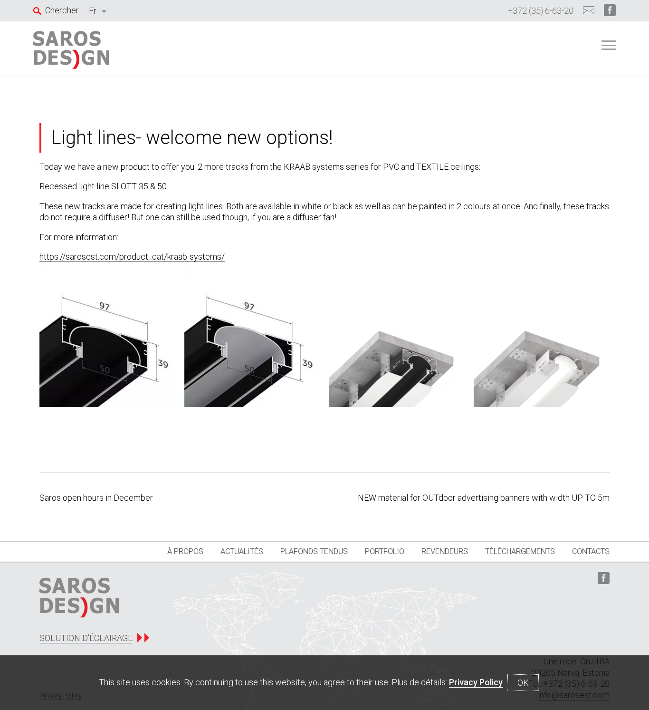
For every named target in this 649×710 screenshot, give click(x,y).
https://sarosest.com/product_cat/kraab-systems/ (132, 257)
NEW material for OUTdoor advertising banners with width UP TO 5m (484, 498)
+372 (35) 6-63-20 (540, 11)
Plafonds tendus (314, 551)
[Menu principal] (608, 45)
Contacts (591, 551)
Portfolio (384, 551)
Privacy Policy (476, 682)
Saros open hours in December (96, 498)
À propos (185, 551)
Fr (92, 11)
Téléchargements (520, 551)
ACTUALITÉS (241, 551)
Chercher (62, 10)
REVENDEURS (444, 551)
